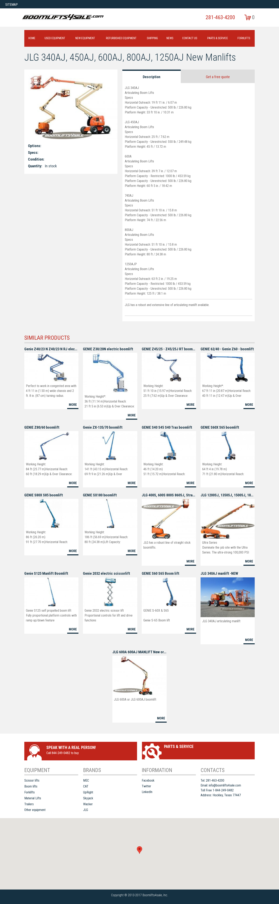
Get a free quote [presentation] (218, 77)
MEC (86, 780)
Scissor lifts (31, 780)
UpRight (88, 792)
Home (31, 38)
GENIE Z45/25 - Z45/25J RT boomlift (169, 349)
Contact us (189, 38)
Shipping (152, 38)
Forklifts (244, 38)
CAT (85, 786)
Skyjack (88, 798)
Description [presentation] (151, 77)
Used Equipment (55, 38)
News (169, 38)
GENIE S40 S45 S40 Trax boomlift (167, 427)
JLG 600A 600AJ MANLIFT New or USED (139, 652)
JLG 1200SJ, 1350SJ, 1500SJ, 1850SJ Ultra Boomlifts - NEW (228, 495)
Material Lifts (32, 798)
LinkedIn (147, 792)
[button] (139, 850)
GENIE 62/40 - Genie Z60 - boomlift (227, 349)
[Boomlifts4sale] (63, 17)
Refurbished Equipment (121, 38)
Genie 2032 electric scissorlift (106, 573)
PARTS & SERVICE (217, 38)
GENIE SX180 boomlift (100, 495)
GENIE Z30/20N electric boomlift (108, 349)
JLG (85, 810)
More (73, 405)
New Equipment (85, 38)
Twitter (146, 786)
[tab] (151, 76)
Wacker (88, 804)
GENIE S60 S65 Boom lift (160, 573)
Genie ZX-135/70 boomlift (103, 427)
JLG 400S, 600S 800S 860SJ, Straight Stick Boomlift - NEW (169, 495)
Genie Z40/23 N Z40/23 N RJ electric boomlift (51, 349)
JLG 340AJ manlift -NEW (219, 573)
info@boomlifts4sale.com (225, 785)
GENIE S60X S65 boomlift (220, 427)
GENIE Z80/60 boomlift (41, 427)
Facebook (148, 780)
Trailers (29, 804)
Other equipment (35, 810)
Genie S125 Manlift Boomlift (46, 573)
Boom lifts (30, 786)
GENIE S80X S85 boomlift (43, 495)
